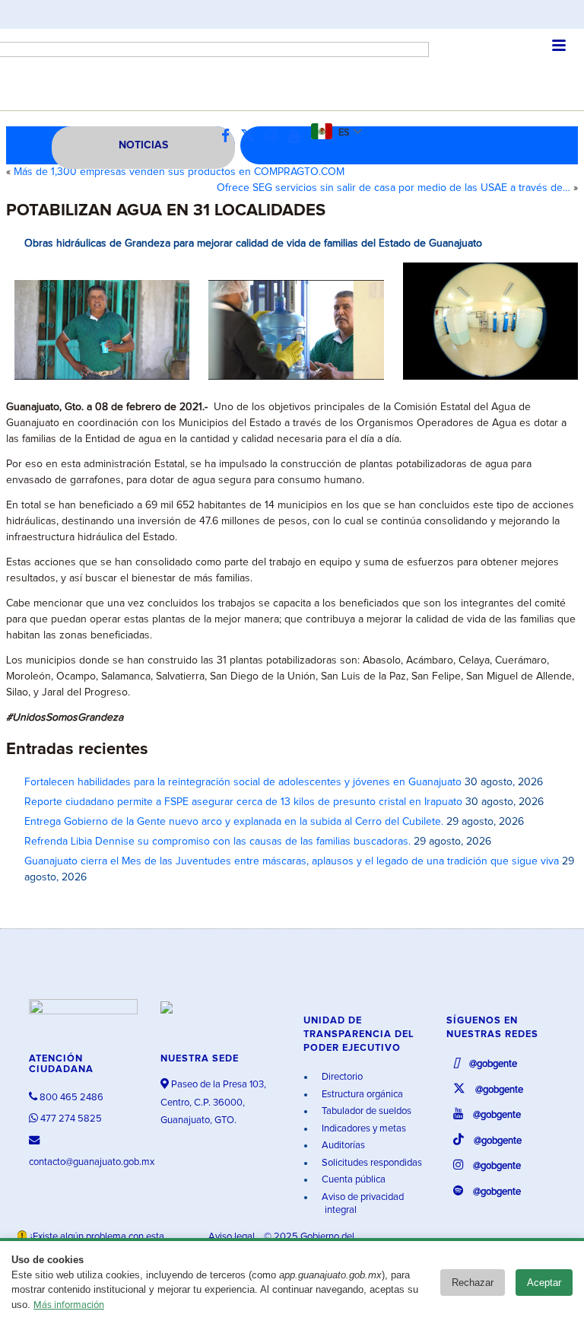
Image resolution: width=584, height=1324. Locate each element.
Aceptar (544, 1282)
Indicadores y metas (362, 1129)
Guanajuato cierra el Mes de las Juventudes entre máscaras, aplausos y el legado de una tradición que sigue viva (291, 861)
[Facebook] (229, 136)
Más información (68, 1305)
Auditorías (342, 1146)
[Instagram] (275, 136)
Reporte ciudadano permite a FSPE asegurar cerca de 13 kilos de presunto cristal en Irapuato (243, 802)
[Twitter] (251, 136)
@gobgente (492, 1064)
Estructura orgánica (361, 1095)
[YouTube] (298, 136)
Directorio (341, 1077)
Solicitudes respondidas (370, 1163)
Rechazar (473, 1282)
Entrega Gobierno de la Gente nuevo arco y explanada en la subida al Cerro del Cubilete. (233, 821)
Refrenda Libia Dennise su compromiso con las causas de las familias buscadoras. (217, 841)
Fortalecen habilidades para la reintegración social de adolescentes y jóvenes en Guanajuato (243, 782)
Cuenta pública (352, 1180)
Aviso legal (232, 1237)
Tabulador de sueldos (365, 1111)
